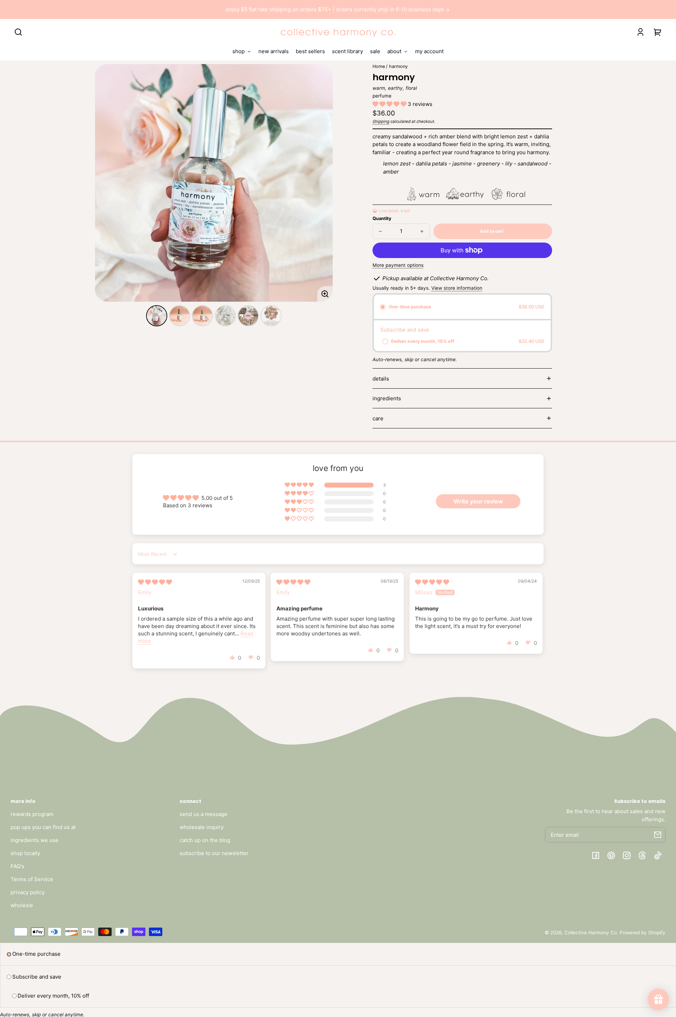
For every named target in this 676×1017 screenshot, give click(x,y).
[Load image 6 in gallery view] (271, 315)
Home (379, 66)
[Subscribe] (657, 834)
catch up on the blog (205, 840)
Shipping (381, 121)
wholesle (22, 905)
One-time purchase (36, 953)
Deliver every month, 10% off (53, 995)
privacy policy (28, 892)
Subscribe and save (36, 976)
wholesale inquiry (202, 827)
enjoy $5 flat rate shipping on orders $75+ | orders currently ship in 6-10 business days (335, 9)
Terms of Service (32, 879)
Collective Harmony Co (590, 932)
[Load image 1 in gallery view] (156, 315)
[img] (155, 582)
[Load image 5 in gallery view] (248, 315)
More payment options (398, 265)
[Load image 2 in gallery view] (179, 315)
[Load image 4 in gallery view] (225, 315)
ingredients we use (34, 840)
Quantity (382, 218)
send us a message (203, 814)
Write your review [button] (478, 501)
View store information (456, 288)
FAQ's (17, 866)
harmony (398, 66)
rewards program (32, 814)
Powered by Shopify (642, 932)
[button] (18, 32)
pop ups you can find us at (43, 827)
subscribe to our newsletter (214, 853)
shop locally (25, 853)
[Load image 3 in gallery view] (202, 315)
